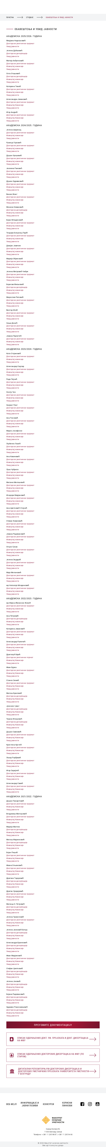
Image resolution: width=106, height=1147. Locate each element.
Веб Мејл (11, 1104)
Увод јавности (12, 848)
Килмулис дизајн (56, 1145)
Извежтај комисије (14, 398)
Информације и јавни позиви (30, 1104)
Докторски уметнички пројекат (20, 43)
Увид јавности (12, 46)
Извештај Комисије (15, 105)
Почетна (10, 17)
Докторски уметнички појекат (19, 657)
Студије (29, 17)
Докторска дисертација (16, 53)
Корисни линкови (67, 1104)
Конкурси (48, 1104)
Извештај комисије (14, 66)
